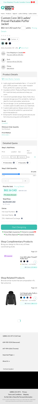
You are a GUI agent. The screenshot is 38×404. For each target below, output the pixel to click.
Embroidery (5, 135)
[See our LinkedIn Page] (14, 381)
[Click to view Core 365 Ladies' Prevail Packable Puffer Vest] (11, 262)
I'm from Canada (8, 369)
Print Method (6, 133)
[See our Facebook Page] (14, 375)
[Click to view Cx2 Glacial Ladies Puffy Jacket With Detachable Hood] (11, 299)
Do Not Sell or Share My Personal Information (18, 397)
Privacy (24, 392)
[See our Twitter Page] (13, 378)
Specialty (23, 163)
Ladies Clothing (22, 13)
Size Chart (24, 48)
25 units (33, 172)
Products (8, 13)
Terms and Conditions (15, 394)
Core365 (5, 123)
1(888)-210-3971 (15, 392)
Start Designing (19, 227)
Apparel (15, 13)
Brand (4, 121)
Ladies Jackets (33, 13)
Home (3, 13)
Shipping (25, 394)
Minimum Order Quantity (10, 127)
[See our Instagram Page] (14, 385)
